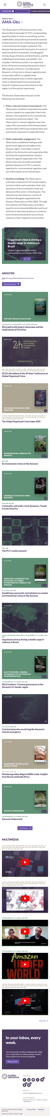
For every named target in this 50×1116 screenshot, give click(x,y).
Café (21, 1113)
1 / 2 (25, 259)
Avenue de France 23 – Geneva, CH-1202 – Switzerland (35, 1100)
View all (42, 1021)
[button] (5, 4)
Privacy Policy (31, 1109)
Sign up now (12, 1061)
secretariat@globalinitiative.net (32, 1093)
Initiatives (6, 11)
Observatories (22, 11)
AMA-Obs (11, 22)
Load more (23, 828)
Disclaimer (41, 1109)
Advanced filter (10, 284)
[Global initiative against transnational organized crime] (25, 4)
